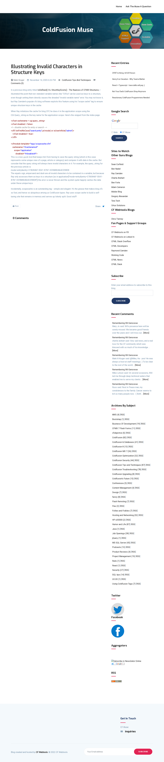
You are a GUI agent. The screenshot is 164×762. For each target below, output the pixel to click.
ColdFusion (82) (119, 437)
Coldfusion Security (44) (123, 460)
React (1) (116, 565)
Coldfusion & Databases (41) (125, 442)
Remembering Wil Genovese (125, 323)
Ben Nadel (116, 169)
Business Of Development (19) (126, 424)
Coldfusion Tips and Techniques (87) (128, 465)
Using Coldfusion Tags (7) (123, 584)
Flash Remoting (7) (120, 501)
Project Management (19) (123, 556)
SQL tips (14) (118, 574)
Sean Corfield (117, 164)
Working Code (117, 255)
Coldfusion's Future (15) (123, 478)
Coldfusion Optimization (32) (125, 456)
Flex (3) (115, 506)
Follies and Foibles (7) (122, 510)
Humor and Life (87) (121, 524)
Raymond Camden (119, 250)
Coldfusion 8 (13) (120, 446)
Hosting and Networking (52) (125, 515)
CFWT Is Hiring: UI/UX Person (123, 73)
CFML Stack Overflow (121, 241)
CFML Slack (116, 264)
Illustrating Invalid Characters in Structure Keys (46, 69)
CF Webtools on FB (120, 232)
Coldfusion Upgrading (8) (123, 474)
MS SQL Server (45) (121, 542)
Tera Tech (115, 201)
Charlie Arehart (117, 178)
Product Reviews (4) (121, 552)
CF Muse (126, 132)
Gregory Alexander (119, 196)
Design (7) (117, 492)
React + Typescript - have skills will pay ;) (128, 85)
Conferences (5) (119, 483)
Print (16, 206)
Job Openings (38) (120, 533)
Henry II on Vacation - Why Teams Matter (128, 79)
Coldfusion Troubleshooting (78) (126, 469)
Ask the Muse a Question (138, 6)
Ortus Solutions (118, 205)
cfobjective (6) (118, 433)
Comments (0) (17, 83)
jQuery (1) (116, 538)
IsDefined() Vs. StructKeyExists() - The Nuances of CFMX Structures (68, 90)
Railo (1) (116, 561)
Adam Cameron (118, 187)
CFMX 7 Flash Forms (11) (123, 428)
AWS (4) (115, 414)
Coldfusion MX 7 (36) (121, 451)
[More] (146, 333)
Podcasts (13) (118, 547)
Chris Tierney (117, 219)
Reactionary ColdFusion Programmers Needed (131, 98)
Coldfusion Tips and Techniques (76, 80)
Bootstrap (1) (118, 419)
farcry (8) (116, 497)
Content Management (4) (123, 488)
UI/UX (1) (116, 579)
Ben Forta (115, 182)
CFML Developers (119, 246)
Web (116, 132)
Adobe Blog (116, 191)
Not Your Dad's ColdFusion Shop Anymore (129, 91)
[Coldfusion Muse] (126, 661)
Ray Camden (116, 173)
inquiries (130, 731)
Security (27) (118, 570)
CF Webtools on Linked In (122, 237)
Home (119, 6)
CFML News (116, 260)
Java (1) (115, 529)
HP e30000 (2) (118, 520)
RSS (122, 414)
